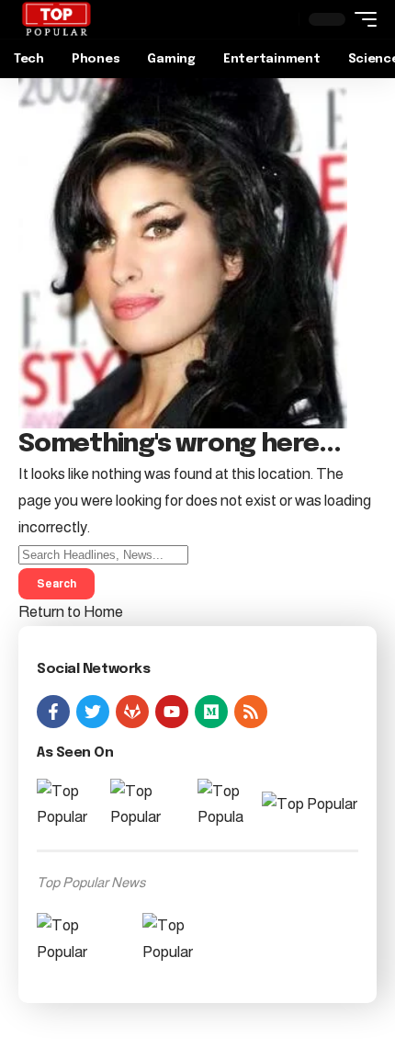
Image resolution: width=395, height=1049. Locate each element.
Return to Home (70, 612)
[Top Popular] (56, 19)
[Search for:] (103, 554)
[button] (361, 19)
